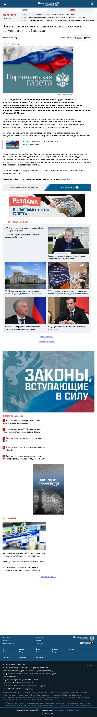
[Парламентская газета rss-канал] (81, 643)
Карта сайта (90, 665)
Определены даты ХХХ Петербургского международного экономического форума (22, 430)
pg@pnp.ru (29, 689)
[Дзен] (87, 38)
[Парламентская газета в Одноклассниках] (89, 643)
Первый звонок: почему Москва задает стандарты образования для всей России (21, 568)
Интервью (40, 652)
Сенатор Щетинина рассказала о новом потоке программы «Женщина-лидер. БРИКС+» (24, 457)
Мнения (72, 649)
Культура (39, 644)
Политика (6, 638)
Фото (38, 649)
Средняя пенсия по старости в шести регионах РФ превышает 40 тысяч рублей (57, 20)
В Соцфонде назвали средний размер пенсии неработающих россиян (53, 17)
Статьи (25, 9)
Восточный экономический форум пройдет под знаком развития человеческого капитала (24, 554)
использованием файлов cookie (67, 710)
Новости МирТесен (47, 342)
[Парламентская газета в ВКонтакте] (83, 643)
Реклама (22, 657)
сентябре (65, 179)
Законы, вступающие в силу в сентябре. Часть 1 (24, 561)
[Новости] (77, 38)
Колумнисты (57, 652)
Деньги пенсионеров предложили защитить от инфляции (47, 14)
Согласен (48, 714)
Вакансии (39, 657)
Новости (71, 9)
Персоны (55, 649)
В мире (38, 641)
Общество (6, 641)
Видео (5, 649)
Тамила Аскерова (13, 45)
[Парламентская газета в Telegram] (86, 643)
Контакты (6, 657)
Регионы (6, 652)
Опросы (22, 649)
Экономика (40, 638)
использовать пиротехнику (16, 162)
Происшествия (8, 644)
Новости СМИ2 (46, 337)
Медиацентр (24, 652)
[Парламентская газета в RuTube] (92, 643)
